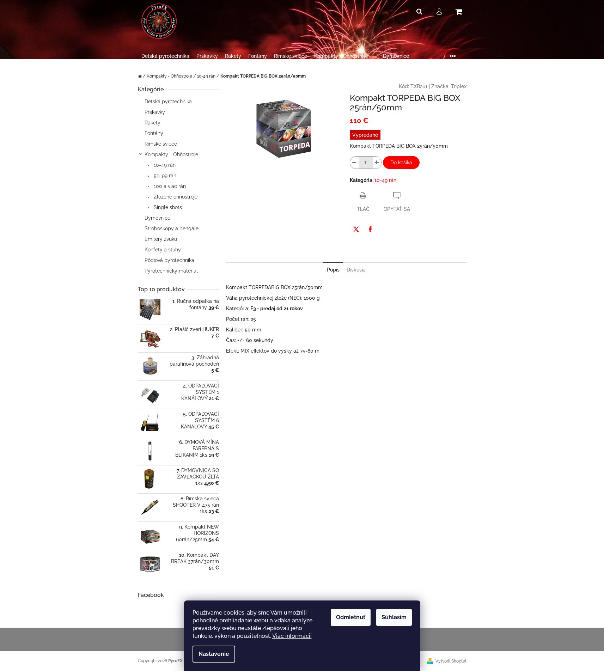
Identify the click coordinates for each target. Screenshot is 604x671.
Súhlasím (394, 617)
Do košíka (401, 162)
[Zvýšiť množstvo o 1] (377, 163)
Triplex (458, 86)
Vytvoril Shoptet (450, 661)
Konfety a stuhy (163, 249)
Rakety (152, 123)
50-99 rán (164, 175)
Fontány (154, 133)
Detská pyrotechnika (168, 101)
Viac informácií (292, 636)
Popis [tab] (333, 270)
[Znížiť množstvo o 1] (354, 163)
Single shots (167, 207)
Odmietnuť (350, 617)
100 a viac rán (169, 186)
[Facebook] (370, 229)
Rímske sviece (161, 144)
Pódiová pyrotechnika (169, 260)
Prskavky (155, 112)
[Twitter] (356, 229)
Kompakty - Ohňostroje (171, 154)
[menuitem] (165, 56)
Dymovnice (157, 218)
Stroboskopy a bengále (172, 228)
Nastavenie (214, 654)
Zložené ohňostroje (174, 197)
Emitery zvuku (161, 239)
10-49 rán (164, 165)
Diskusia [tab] (356, 270)
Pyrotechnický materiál (171, 271)
